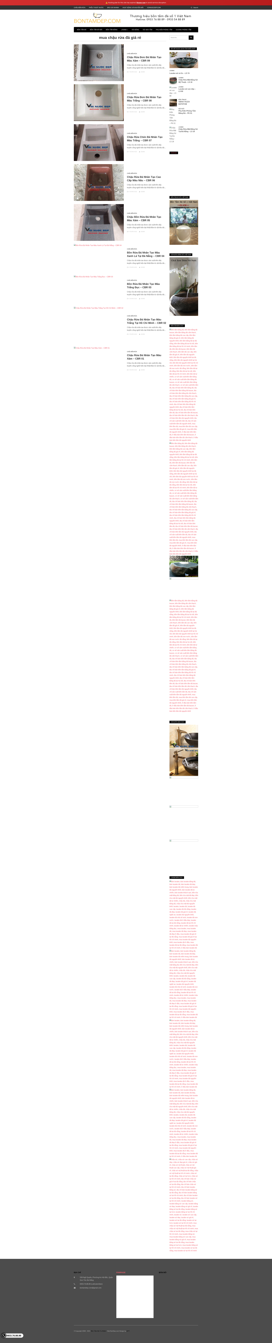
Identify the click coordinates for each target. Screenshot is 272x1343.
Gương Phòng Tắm (183, 29)
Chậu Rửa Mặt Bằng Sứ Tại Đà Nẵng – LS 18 (188, 130)
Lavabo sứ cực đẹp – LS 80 (187, 90)
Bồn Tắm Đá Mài (96, 29)
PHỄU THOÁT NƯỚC (96, 7)
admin (143, 72)
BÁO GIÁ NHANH (113, 7)
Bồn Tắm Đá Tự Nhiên (98, 1331)
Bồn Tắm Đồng (112, 29)
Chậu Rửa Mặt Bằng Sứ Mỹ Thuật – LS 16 (188, 81)
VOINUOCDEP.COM (154, 7)
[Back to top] (266, 1337)
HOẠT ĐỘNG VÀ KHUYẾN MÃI (133, 7)
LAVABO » (124, 29)
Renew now (141, 3)
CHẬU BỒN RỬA (79, 7)
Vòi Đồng (135, 29)
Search (195, 7)
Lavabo (171, 70)
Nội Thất (181, 109)
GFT (128, 1331)
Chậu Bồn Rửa (132, 53)
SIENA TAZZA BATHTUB (184, 103)
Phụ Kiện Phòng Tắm (164, 29)
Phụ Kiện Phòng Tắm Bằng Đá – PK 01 (187, 112)
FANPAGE (174, 153)
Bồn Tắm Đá (81, 29)
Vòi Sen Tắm (147, 29)
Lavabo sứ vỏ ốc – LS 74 (179, 73)
